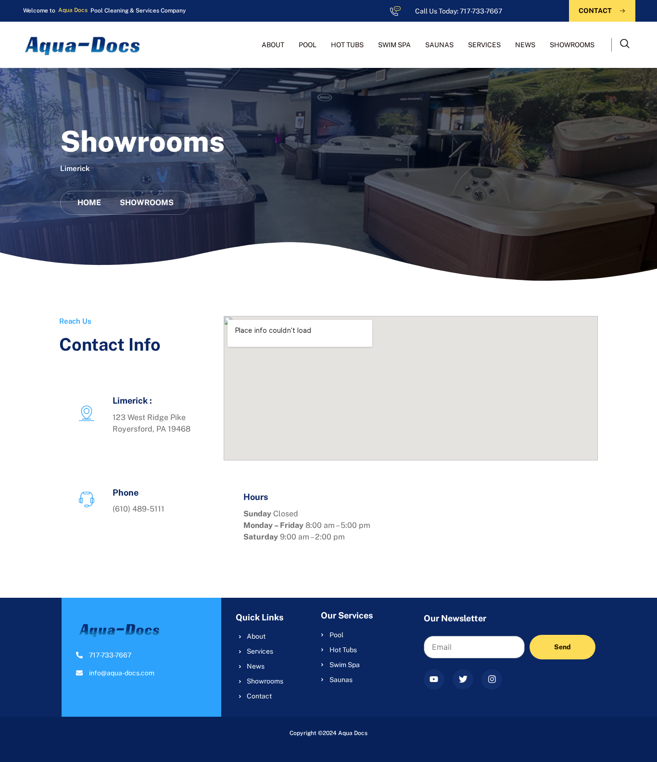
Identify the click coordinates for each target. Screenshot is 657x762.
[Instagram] (491, 679)
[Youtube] (434, 679)
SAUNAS (439, 45)
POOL (307, 45)
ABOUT (273, 45)
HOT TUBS (347, 45)
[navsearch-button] (624, 44)
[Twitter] (463, 679)
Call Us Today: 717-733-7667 (458, 11)
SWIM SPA (394, 45)
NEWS (525, 45)
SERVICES (484, 45)
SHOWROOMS (572, 45)
